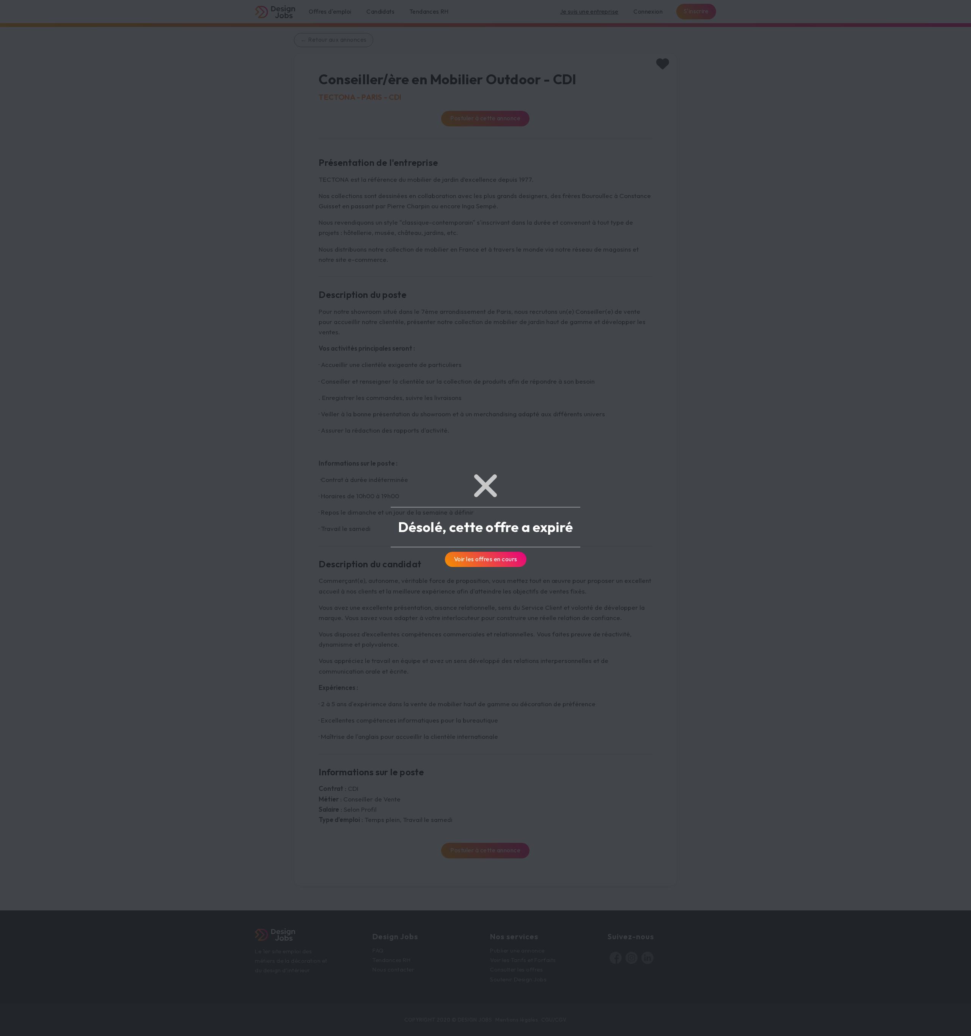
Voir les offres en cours (485, 559)
